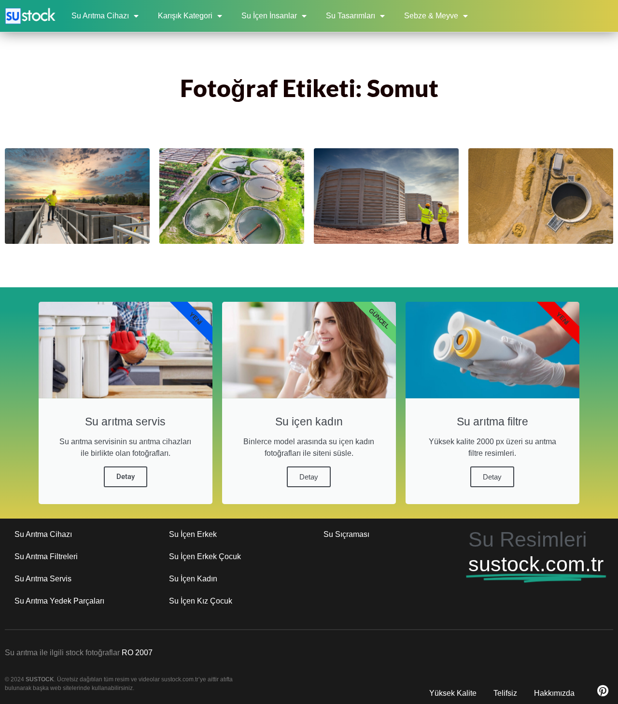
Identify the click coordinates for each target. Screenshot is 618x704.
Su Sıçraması (346, 534)
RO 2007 (137, 652)
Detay (125, 476)
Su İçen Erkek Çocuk (205, 556)
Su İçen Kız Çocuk (200, 601)
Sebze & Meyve (431, 16)
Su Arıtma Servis (42, 579)
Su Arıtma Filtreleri (46, 556)
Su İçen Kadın (193, 579)
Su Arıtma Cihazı (100, 16)
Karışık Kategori (185, 16)
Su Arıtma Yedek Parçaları (59, 601)
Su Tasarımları (350, 16)
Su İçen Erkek (193, 534)
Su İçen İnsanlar (269, 16)
